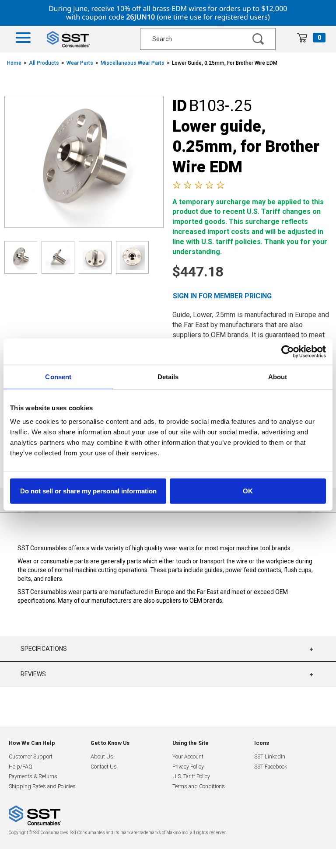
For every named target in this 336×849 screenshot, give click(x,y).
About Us (102, 756)
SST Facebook (270, 766)
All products (44, 63)
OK (248, 491)
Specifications (44, 648)
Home (14, 63)
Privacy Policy (188, 766)
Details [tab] (168, 376)
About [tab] (277, 376)
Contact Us (104, 766)
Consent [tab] (58, 376)
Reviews (33, 674)
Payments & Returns (33, 776)
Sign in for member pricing (222, 296)
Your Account (187, 756)
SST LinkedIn (269, 756)
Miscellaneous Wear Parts (132, 63)
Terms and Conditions (198, 786)
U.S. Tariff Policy (191, 776)
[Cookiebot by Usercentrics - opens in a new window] (287, 351)
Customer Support (30, 756)
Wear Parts (79, 63)
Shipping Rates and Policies (42, 786)
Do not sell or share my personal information (88, 491)
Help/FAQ (20, 766)
